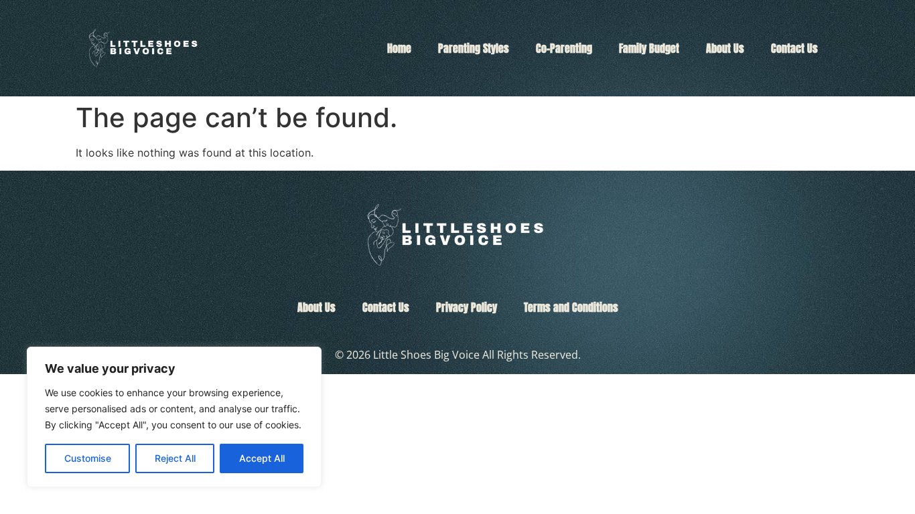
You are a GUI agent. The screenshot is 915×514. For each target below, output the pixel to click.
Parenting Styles (473, 48)
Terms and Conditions (571, 307)
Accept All (262, 458)
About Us (725, 48)
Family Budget (649, 48)
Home (399, 48)
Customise (87, 458)
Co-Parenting (564, 48)
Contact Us (794, 48)
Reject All (175, 458)
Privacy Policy (466, 307)
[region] (174, 417)
